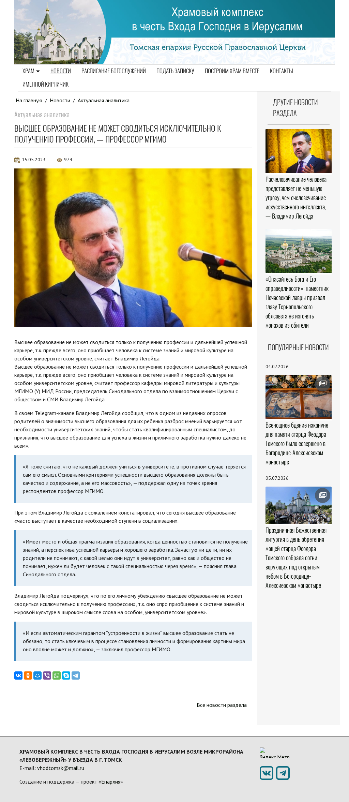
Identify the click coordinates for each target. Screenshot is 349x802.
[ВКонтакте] (18, 675)
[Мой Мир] (37, 675)
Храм (28, 71)
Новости (60, 71)
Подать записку (175, 71)
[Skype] (66, 675)
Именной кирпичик (45, 84)
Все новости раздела (222, 704)
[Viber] (47, 675)
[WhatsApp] (56, 675)
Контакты (281, 71)
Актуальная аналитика (104, 100)
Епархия (110, 781)
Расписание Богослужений (113, 71)
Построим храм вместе (232, 71)
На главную (29, 100)
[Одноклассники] (28, 675)
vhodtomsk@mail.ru (60, 767)
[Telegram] (76, 675)
